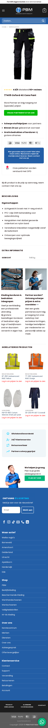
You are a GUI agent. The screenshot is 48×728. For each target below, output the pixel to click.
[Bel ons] (22, 522)
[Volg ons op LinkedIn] (27, 522)
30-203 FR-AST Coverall (35, 413)
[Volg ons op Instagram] (8, 522)
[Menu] (3, 10)
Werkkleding (14, 27)
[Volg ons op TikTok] (13, 522)
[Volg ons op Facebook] (4, 522)
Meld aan (27, 510)
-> (37, 304)
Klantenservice (24, 721)
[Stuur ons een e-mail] (18, 522)
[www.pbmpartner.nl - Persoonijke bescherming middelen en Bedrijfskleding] (24, 10)
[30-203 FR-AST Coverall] (35, 398)
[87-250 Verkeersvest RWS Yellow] (12, 361)
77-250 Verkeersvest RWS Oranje (34, 377)
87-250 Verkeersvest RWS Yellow (10, 377)
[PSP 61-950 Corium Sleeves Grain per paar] (12, 398)
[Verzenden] (43, 20)
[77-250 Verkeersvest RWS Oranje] (35, 361)
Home (4, 27)
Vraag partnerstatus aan (21, 113)
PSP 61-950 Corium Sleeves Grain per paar (11, 414)
